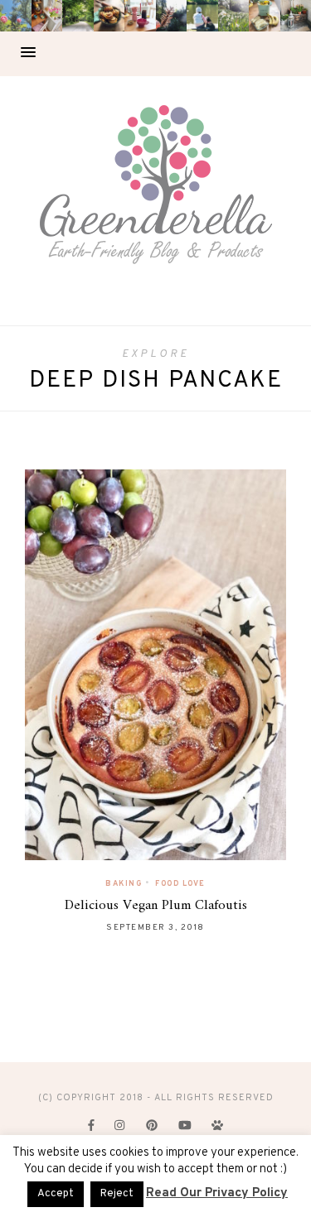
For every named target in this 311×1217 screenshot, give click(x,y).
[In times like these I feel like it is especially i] (171, 15)
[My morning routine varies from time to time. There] (140, 15)
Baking (123, 883)
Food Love (180, 883)
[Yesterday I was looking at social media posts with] (78, 15)
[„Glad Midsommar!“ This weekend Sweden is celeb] (47, 15)
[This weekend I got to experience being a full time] (202, 15)
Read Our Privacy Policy (217, 1193)
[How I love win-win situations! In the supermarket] (264, 15)
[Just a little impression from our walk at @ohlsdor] (16, 15)
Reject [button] (117, 1193)
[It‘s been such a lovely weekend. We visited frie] (109, 15)
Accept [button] (55, 1193)
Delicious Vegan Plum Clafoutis (156, 905)
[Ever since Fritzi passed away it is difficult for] (234, 15)
